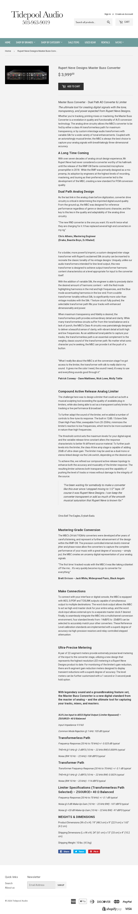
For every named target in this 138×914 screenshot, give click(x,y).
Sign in (108, 14)
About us (10, 887)
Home (7, 42)
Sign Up (61, 885)
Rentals (105, 42)
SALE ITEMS (73, 42)
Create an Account (124, 14)
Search (9, 883)
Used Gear (90, 42)
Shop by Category (51, 42)
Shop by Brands (24, 42)
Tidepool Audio (20, 901)
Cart (127, 21)
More (118, 42)
